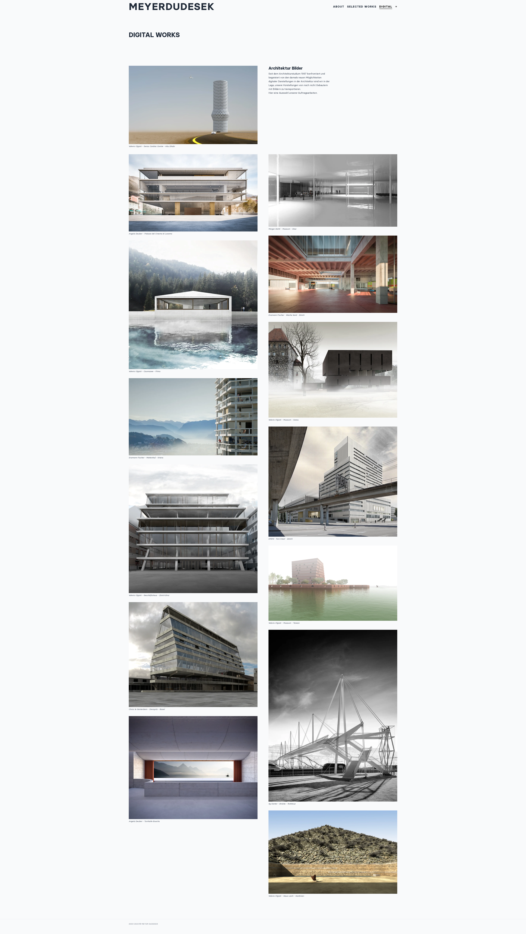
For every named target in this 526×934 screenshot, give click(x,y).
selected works (361, 6)
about (338, 6)
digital (385, 6)
